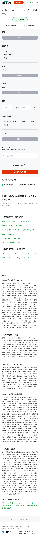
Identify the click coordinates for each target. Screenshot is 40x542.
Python (4, 262)
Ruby (16, 254)
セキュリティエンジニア (8, 234)
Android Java (27, 254)
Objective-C (27, 258)
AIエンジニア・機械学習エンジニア (11, 242)
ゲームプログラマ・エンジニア (10, 230)
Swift (36, 254)
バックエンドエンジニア (8, 222)
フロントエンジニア (24, 222)
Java (9, 254)
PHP (3, 254)
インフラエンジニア (28, 230)
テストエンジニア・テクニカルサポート (13, 238)
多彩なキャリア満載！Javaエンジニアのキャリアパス (17, 503)
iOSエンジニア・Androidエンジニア (12, 226)
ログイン (30, 2)
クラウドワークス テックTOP (10, 519)
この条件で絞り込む (20, 172)
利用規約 (20, 532)
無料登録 (18, 2)
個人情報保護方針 (27, 532)
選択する (20, 38)
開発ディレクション (7, 258)
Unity (18, 258)
